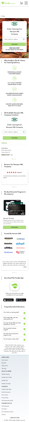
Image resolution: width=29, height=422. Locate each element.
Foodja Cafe (5, 380)
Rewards (4, 363)
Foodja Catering (6, 374)
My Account (5, 360)
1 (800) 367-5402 (14, 417)
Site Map (4, 368)
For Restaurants (5, 406)
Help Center (5, 365)
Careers (4, 414)
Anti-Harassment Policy (7, 400)
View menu (14, 44)
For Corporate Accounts (7, 411)
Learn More (14, 227)
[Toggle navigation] (26, 3)
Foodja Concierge (6, 383)
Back (3, 16)
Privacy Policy (5, 397)
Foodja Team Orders (7, 377)
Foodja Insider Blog (6, 389)
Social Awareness (6, 392)
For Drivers (4, 409)
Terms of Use (5, 395)
